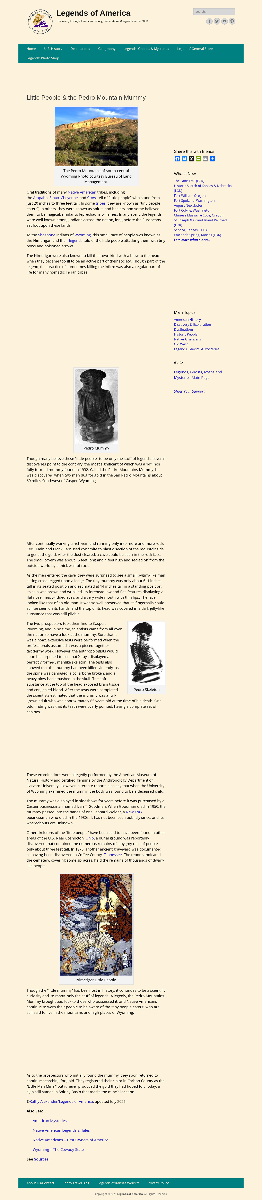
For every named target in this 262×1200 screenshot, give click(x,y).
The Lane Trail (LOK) (189, 181)
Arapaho (40, 197)
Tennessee (113, 854)
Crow (91, 197)
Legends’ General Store (195, 48)
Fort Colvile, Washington (192, 210)
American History (187, 319)
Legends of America (93, 13)
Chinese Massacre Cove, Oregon (199, 215)
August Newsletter (188, 205)
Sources (41, 1159)
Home (31, 48)
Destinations (80, 48)
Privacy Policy (158, 1183)
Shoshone (46, 234)
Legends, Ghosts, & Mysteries (146, 48)
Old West (181, 344)
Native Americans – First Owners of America (70, 1139)
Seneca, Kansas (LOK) (190, 230)
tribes (101, 203)
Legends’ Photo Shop (43, 58)
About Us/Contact (40, 1183)
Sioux (54, 197)
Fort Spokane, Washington (194, 200)
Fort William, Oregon (190, 195)
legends (75, 240)
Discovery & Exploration (192, 324)
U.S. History (53, 48)
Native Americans (187, 339)
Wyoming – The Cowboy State (58, 1149)
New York (134, 811)
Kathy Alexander (44, 1101)
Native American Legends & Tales (61, 1130)
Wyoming (83, 234)
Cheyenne (69, 197)
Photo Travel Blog (75, 1183)
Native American (82, 192)
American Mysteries (50, 1120)
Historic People (186, 334)
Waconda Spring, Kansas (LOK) (197, 235)
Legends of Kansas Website (119, 1183)
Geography (106, 48)
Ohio (90, 838)
